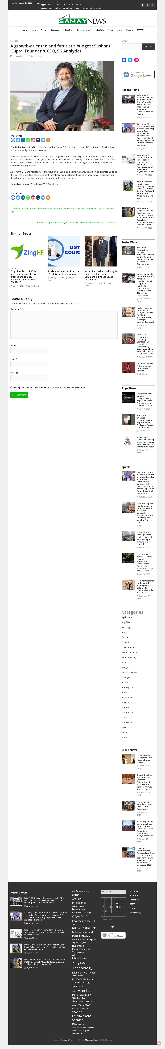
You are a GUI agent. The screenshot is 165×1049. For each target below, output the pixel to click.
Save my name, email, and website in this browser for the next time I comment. (50, 387)
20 (113, 907)
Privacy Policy (135, 913)
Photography (128, 687)
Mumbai (84, 990)
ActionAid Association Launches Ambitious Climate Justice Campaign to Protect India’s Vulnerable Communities (145, 255)
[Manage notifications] (159, 1043)
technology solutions (85, 1030)
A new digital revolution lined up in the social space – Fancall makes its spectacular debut (146, 442)
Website (14, 373)
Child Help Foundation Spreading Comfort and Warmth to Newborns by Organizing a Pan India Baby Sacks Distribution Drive (145, 344)
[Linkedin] (23, 140)
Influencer (76, 955)
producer (90, 1001)
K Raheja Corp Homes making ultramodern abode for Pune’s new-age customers (77, 222)
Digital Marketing (84, 928)
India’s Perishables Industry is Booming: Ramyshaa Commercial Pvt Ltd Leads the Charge (101, 275)
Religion (126, 702)
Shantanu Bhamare (78, 1022)
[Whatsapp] (28, 140)
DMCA (132, 904)
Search (125, 40)
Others (129, 30)
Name (14, 345)
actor (75, 895)
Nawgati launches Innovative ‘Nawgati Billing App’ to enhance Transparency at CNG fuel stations (145, 399)
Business (55, 30)
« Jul (112, 926)
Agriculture (127, 617)
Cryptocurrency (81, 921)
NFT (89, 995)
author (74, 906)
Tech (110, 30)
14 (117, 903)
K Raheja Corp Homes (83, 972)
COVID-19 (80, 916)
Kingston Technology (82, 965)
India (34, 30)
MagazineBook (91, 1040)
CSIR (94, 920)
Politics (125, 692)
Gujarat (75, 943)
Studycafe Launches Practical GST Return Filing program (64, 272)
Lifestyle (100, 30)
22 (120, 907)
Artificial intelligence (79, 900)
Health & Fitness (129, 672)
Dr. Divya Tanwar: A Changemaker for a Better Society (145, 367)
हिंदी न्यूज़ (140, 30)
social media (88, 1027)
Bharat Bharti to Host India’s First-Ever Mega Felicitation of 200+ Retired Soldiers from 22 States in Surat (145, 782)
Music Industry (79, 994)
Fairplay (91, 939)
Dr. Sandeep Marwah (80, 932)
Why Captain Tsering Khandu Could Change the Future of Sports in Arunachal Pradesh (145, 538)
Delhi (74, 924)
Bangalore (82, 906)
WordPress (68, 1040)
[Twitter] (18, 140)
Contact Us (134, 900)
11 (106, 903)
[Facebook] (13, 140)
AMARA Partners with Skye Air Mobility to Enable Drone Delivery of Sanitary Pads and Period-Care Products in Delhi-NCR (145, 189)
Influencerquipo (79, 958)
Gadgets (126, 667)
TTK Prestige (77, 1033)
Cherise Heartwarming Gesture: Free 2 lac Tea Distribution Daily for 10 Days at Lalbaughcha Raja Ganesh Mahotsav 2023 (145, 856)
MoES (74, 991)
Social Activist (77, 1028)
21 (117, 907)
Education (68, 30)
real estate (84, 1005)
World (43, 30)
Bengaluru (78, 909)
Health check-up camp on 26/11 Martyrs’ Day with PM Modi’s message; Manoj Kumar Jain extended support (145, 315)
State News (127, 722)
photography (78, 1001)
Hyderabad (78, 945)
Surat (74, 1030)
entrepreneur (79, 939)
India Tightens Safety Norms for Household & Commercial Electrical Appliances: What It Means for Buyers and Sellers (145, 163)
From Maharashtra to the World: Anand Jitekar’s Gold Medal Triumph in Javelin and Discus (145, 586)
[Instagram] (33, 140)
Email (13, 359)
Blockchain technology (81, 912)
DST (91, 931)
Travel (125, 732)
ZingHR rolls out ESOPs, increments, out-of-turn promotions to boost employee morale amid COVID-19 (24, 277)
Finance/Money (129, 657)
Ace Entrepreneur (80, 891)
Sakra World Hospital (80, 1008)
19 (110, 907)
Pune (74, 1005)
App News (126, 622)
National (126, 682)
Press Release (128, 697)
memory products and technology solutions (82, 982)
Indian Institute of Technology (81, 950)
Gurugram (82, 943)
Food (124, 662)
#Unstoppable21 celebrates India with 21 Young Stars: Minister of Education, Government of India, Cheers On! (145, 828)
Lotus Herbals (77, 976)
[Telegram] (43, 140)
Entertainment (84, 30)
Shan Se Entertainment (81, 1014)
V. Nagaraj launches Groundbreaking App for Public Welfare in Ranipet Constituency (145, 421)
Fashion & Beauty (130, 652)
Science (125, 707)
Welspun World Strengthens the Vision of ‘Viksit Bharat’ (144, 759)
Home (24, 30)
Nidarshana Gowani (80, 998)
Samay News (36, 56)
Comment (15, 309)
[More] (48, 140)
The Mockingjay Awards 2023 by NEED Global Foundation (144, 805)
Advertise (134, 895)
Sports (125, 717)
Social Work (127, 712)
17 (103, 907)
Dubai (75, 935)
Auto (119, 30)
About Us (134, 891)
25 (106, 911)
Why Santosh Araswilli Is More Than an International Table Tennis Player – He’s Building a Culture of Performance (145, 562)
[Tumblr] (38, 140)
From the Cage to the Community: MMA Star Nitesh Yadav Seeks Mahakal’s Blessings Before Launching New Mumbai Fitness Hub (145, 513)
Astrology (126, 627)
